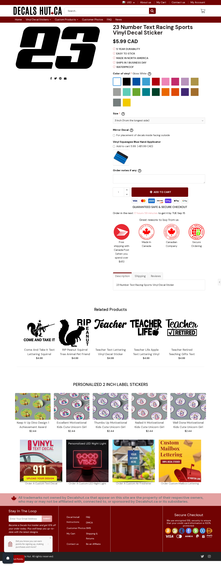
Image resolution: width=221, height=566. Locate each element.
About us (145, 2)
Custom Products (66, 19)
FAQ (109, 19)
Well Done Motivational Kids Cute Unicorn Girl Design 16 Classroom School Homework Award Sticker (188, 425)
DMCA (89, 522)
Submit (47, 518)
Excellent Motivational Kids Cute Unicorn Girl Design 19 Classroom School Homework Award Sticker (72, 425)
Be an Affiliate (93, 544)
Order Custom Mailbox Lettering (180, 483)
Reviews (156, 276)
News (119, 19)
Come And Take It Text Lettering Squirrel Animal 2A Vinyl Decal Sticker (39, 352)
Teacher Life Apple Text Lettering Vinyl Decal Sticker (146, 352)
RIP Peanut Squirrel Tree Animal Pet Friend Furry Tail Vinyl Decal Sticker (75, 352)
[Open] (7, 558)
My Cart (161, 2)
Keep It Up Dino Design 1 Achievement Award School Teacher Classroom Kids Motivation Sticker (33, 425)
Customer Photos (92, 19)
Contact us (178, 2)
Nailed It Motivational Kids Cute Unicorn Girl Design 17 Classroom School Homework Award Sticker (149, 425)
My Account (198, 2)
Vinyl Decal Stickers (37, 19)
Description (122, 276)
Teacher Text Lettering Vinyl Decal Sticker (110, 352)
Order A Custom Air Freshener (133, 483)
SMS (88, 528)
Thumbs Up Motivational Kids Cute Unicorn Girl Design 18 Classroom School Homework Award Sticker (110, 425)
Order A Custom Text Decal (41, 483)
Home (18, 19)
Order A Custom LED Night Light (87, 483)
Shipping (140, 276)
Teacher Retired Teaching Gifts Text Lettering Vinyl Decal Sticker (182, 352)
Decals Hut (24, 556)
